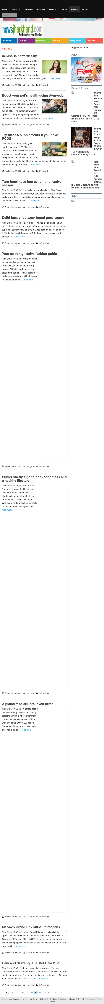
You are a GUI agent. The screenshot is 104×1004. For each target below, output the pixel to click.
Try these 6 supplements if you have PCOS (30, 136)
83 (32, 992)
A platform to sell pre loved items (27, 703)
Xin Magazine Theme (94, 999)
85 (40, 992)
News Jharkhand (13, 999)
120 (56, 992)
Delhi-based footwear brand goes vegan (33, 217)
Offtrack (74, 9)
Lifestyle (63, 9)
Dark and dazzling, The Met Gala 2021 (31, 963)
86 (45, 992)
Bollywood (28, 9)
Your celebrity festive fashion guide (29, 253)
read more (56, 78)
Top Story (16, 9)
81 (23, 992)
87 (49, 992)
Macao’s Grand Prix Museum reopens (31, 927)
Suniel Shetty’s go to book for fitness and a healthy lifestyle (34, 479)
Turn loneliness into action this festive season (31, 183)
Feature (52, 9)
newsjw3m (30, 85)
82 (27, 992)
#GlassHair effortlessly (19, 55)
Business (41, 9)
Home (4, 9)
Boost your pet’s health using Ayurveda (33, 95)
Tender (85, 9)
